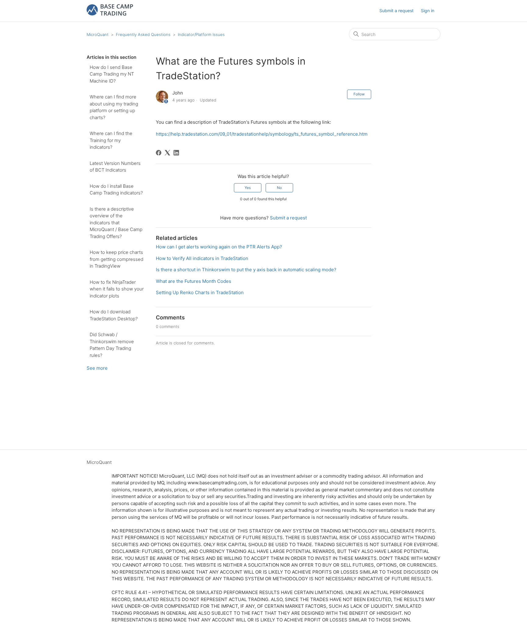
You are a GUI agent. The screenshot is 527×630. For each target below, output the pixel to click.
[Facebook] (158, 152)
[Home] (110, 14)
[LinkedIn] (176, 152)
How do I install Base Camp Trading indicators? (116, 189)
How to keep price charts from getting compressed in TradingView (116, 259)
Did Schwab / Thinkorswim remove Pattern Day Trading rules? (112, 345)
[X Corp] (167, 152)
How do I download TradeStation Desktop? (114, 315)
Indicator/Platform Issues (201, 34)
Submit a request (396, 10)
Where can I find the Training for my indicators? (111, 140)
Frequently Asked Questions (143, 34)
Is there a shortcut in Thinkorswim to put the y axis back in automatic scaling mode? (246, 269)
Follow (359, 94)
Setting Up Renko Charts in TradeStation (200, 292)
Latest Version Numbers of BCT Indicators (115, 166)
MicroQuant (98, 34)
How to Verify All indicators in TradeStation (202, 258)
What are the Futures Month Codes (193, 281)
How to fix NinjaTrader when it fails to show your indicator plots (117, 289)
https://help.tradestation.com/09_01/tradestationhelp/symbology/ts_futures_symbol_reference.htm (261, 134)
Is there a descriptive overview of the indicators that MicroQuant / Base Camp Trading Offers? (116, 222)
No (279, 187)
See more (97, 368)
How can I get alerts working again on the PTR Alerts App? (219, 247)
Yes (248, 187)
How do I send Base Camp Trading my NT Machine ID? (112, 74)
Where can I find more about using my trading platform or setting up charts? (114, 107)
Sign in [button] (427, 10)
